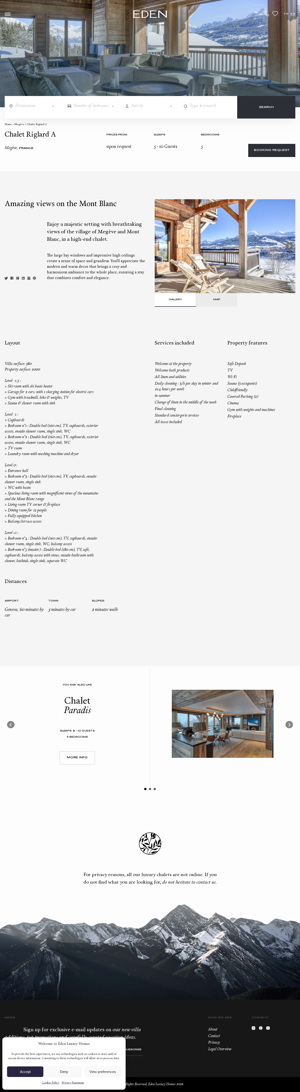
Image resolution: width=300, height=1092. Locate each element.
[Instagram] (255, 1029)
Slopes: (98, 601)
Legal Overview (219, 1049)
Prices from (116, 135)
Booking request (272, 150)
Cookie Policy (50, 1082)
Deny (64, 1072)
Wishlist (275, 13)
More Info (77, 757)
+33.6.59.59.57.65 (266, 13)
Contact (214, 1036)
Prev (11, 724)
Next (289, 246)
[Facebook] (262, 1029)
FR (286, 14)
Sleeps (159, 135)
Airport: (12, 601)
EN (293, 14)
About (212, 1029)
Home (8, 124)
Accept (25, 1072)
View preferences (102, 1072)
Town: (53, 601)
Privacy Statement (73, 1082)
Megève (19, 124)
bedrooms (210, 135)
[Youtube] (269, 1029)
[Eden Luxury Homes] (150, 14)
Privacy (214, 1043)
